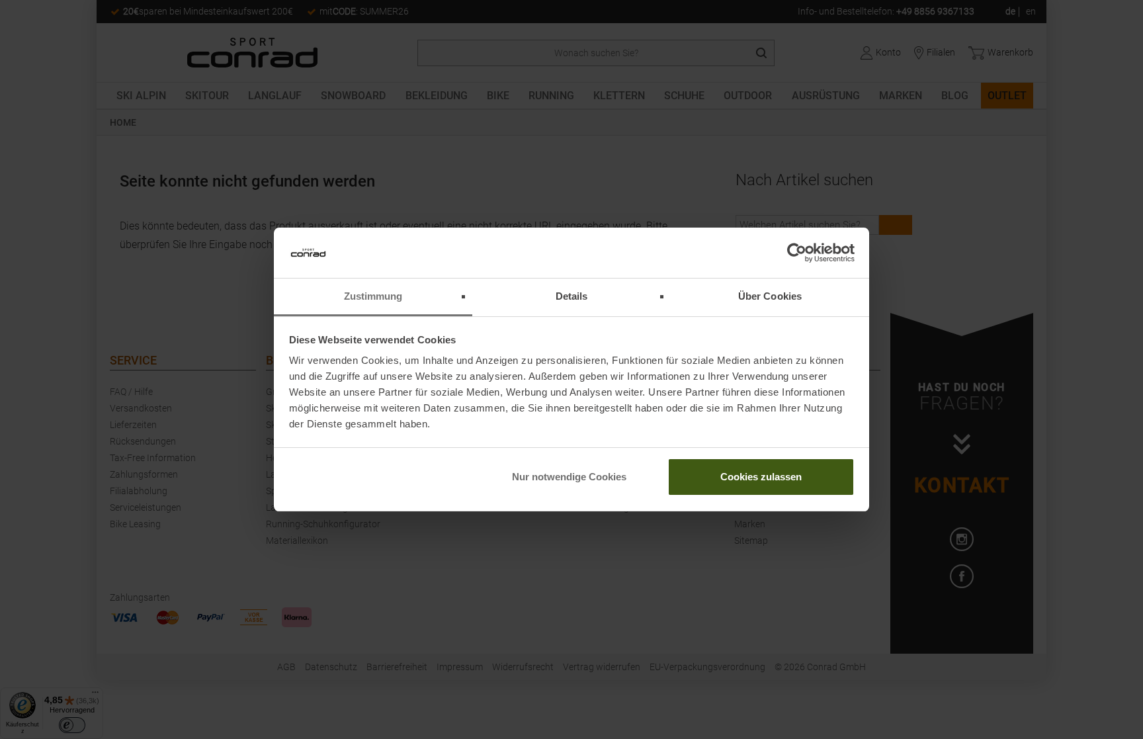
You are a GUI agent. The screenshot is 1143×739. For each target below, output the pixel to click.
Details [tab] (572, 296)
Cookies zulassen (761, 476)
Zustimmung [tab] (373, 296)
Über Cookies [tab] (770, 296)
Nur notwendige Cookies (569, 476)
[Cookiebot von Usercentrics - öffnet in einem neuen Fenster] (797, 253)
